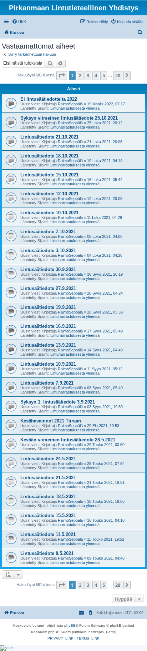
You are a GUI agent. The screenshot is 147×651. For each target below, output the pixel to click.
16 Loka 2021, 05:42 (104, 179)
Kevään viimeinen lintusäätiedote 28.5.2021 (67, 439)
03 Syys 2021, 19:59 (105, 407)
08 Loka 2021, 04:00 (104, 236)
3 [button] (88, 75)
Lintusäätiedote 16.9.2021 (48, 326)
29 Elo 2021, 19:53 (103, 426)
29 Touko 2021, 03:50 (106, 444)
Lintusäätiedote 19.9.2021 (48, 307)
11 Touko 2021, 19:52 (105, 539)
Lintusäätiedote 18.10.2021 (49, 156)
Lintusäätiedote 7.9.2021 (47, 383)
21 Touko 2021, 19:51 (106, 482)
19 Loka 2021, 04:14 (104, 161)
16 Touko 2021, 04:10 (106, 520)
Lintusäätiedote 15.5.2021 (48, 515)
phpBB (70, 625)
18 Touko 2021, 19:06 (106, 501)
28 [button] (117, 75)
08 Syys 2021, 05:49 (105, 388)
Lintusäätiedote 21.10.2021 (49, 137)
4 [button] (96, 75)
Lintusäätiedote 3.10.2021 (48, 250)
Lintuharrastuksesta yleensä (75, 108)
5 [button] (103, 75)
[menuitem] (19, 21)
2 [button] (80, 75)
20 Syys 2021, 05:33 (105, 312)
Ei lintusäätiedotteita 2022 (48, 99)
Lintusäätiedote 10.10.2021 (49, 212)
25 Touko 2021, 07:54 (106, 463)
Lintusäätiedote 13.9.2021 (48, 345)
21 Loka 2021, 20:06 (104, 142)
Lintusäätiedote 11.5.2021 (48, 534)
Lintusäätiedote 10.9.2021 (48, 364)
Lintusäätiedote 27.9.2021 (48, 288)
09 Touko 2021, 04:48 (106, 558)
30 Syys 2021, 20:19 (105, 274)
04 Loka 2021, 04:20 (104, 255)
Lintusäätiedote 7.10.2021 (48, 231)
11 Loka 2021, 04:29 (104, 217)
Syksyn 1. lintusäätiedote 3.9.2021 (57, 402)
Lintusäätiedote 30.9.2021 (48, 269)
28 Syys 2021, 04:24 (105, 293)
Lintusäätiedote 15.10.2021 (49, 174)
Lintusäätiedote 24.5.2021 (48, 458)
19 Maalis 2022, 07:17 (106, 104)
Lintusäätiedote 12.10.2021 (49, 193)
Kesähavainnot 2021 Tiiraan (50, 421)
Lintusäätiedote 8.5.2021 (47, 553)
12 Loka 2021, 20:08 (104, 198)
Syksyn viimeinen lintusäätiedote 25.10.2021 (69, 118)
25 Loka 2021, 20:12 (104, 123)
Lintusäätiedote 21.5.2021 (48, 477)
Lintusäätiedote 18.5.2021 (48, 496)
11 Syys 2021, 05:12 (104, 369)
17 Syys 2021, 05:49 (105, 331)
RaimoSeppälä (70, 104)
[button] (61, 75)
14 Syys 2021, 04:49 (105, 350)
